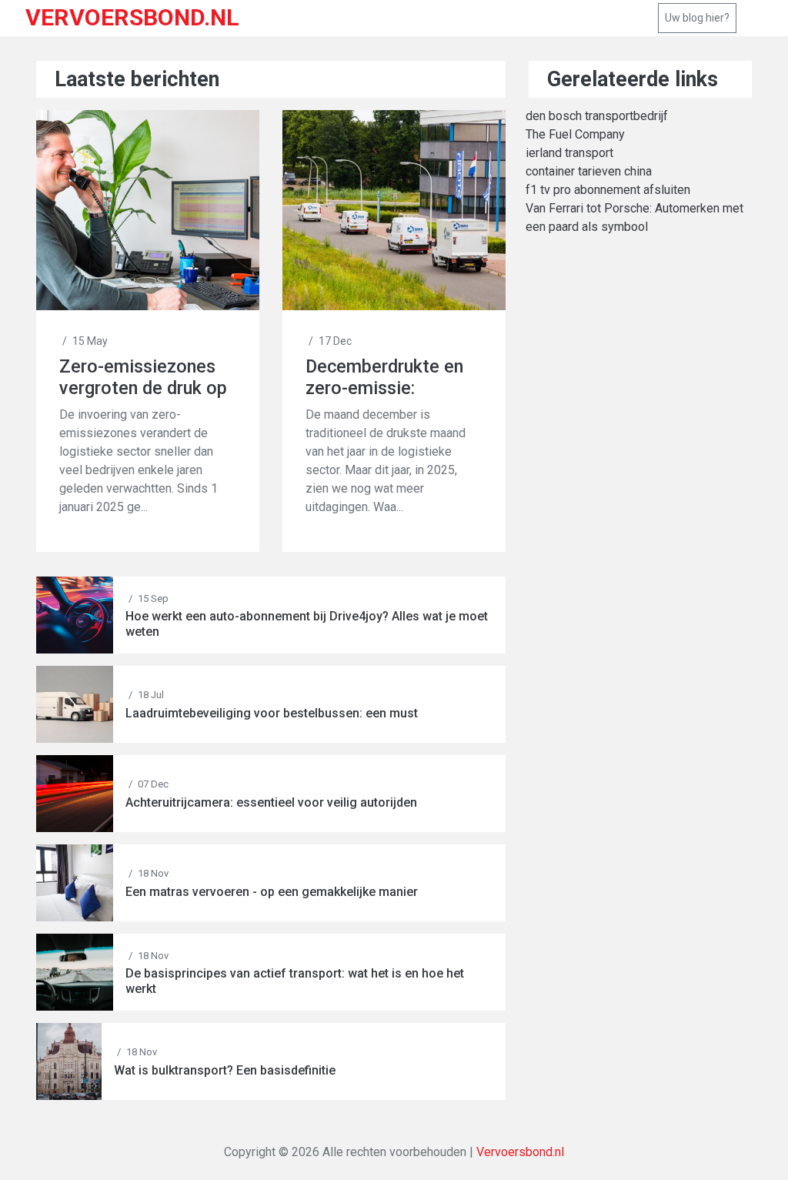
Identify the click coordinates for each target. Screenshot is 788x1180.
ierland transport (569, 152)
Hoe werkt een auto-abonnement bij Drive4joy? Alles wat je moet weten (306, 623)
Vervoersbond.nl (520, 1152)
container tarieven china (589, 171)
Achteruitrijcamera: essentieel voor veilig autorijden (271, 802)
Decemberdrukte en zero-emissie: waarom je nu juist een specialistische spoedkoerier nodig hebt (384, 377)
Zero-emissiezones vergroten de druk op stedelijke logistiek (143, 377)
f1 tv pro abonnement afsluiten (608, 189)
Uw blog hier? (697, 18)
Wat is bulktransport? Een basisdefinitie (225, 1070)
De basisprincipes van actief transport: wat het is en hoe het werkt (294, 980)
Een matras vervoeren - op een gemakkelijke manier (271, 891)
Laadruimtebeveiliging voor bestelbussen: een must (271, 713)
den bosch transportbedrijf (597, 116)
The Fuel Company (575, 134)
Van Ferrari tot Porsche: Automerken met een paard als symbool (634, 217)
